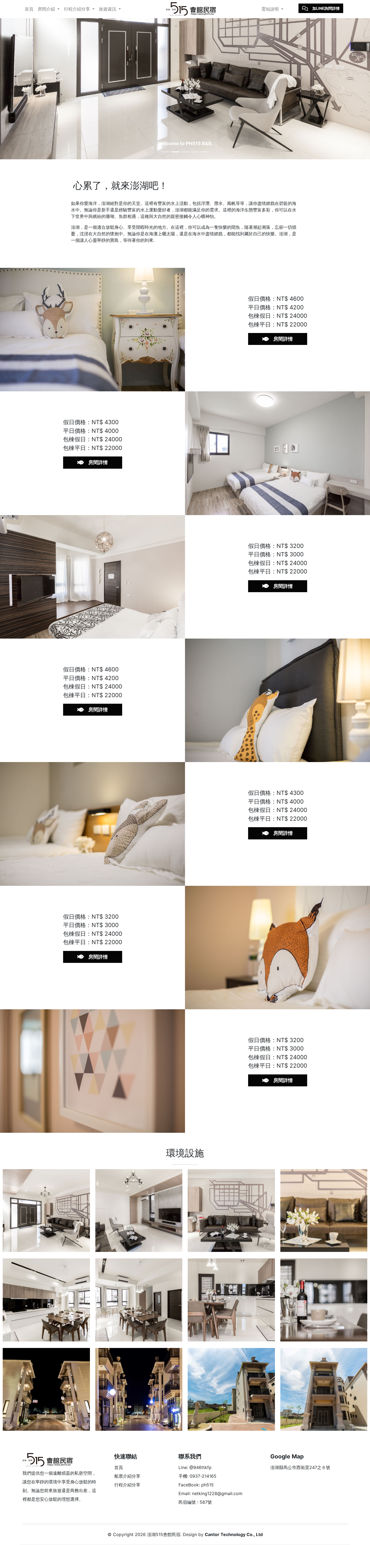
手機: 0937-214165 (197, 1476)
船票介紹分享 (127, 1476)
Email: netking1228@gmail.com (210, 1493)
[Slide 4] (195, 152)
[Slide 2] (175, 152)
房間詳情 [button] (283, 339)
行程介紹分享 (127, 1484)
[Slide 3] (185, 152)
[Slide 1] (165, 152)
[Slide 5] (204, 152)
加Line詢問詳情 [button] (326, 8)
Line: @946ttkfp (195, 1467)
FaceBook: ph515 (196, 1484)
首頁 (29, 9)
